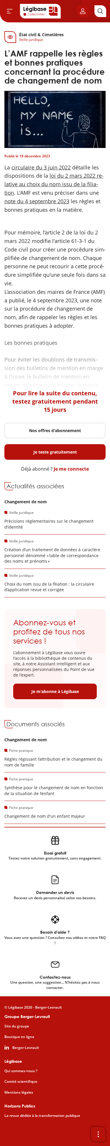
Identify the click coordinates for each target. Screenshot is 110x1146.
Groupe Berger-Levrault (27, 1016)
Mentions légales (18, 1092)
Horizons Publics (19, 1105)
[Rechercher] (100, 11)
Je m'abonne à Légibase (55, 691)
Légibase (13, 1061)
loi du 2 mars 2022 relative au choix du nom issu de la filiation (54, 184)
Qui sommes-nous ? (20, 1071)
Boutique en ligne (19, 1037)
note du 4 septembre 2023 (36, 201)
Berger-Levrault (25, 1047)
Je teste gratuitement (55, 452)
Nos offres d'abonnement (55, 430)
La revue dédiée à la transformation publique (42, 1115)
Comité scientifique (20, 1081)
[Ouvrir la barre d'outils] (98, 1134)
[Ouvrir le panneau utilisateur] (83, 11)
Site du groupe (16, 1026)
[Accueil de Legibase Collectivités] (40, 11)
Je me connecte (71, 469)
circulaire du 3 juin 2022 (41, 167)
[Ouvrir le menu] (10, 11)
